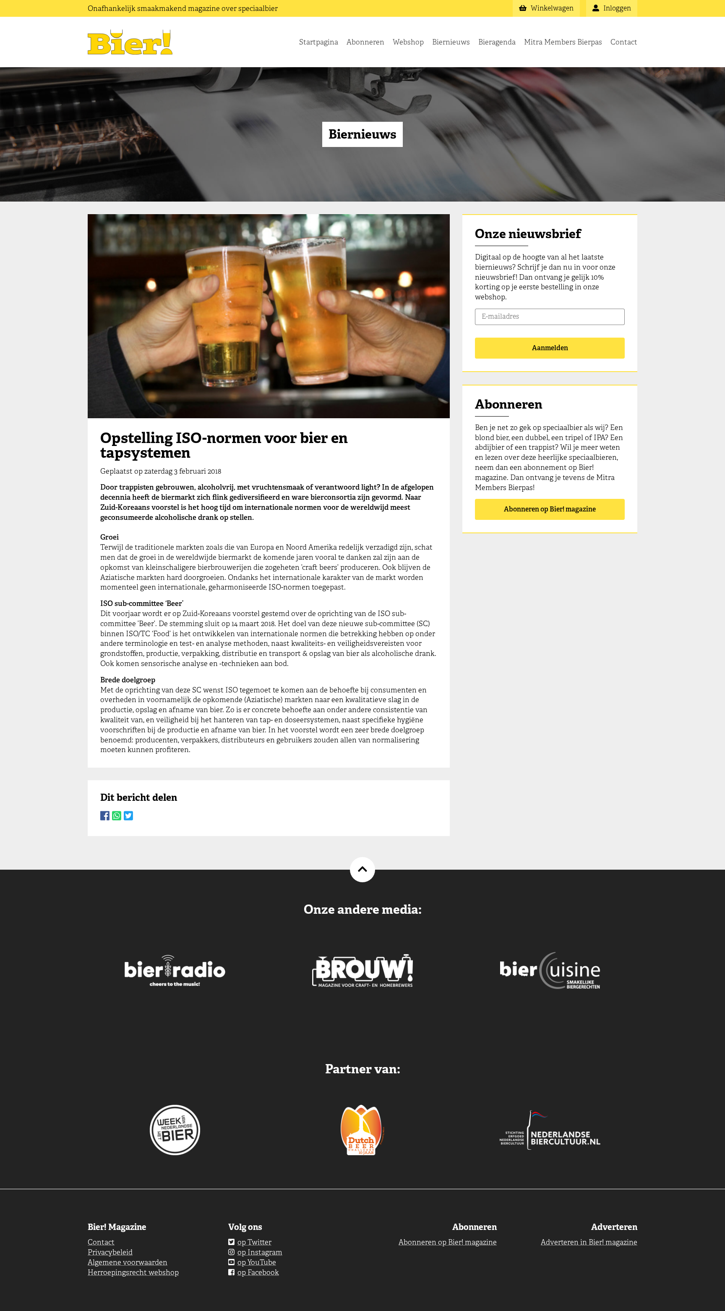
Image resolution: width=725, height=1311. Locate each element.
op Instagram (259, 1252)
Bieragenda (497, 42)
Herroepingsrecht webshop (133, 1272)
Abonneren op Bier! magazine (550, 509)
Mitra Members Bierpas (563, 42)
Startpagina (318, 42)
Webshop (408, 42)
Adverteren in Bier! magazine (589, 1242)
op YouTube (256, 1262)
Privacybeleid (110, 1252)
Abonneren (365, 42)
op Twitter (254, 1242)
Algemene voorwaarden (127, 1262)
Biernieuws (451, 42)
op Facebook (258, 1272)
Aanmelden (550, 347)
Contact (623, 42)
